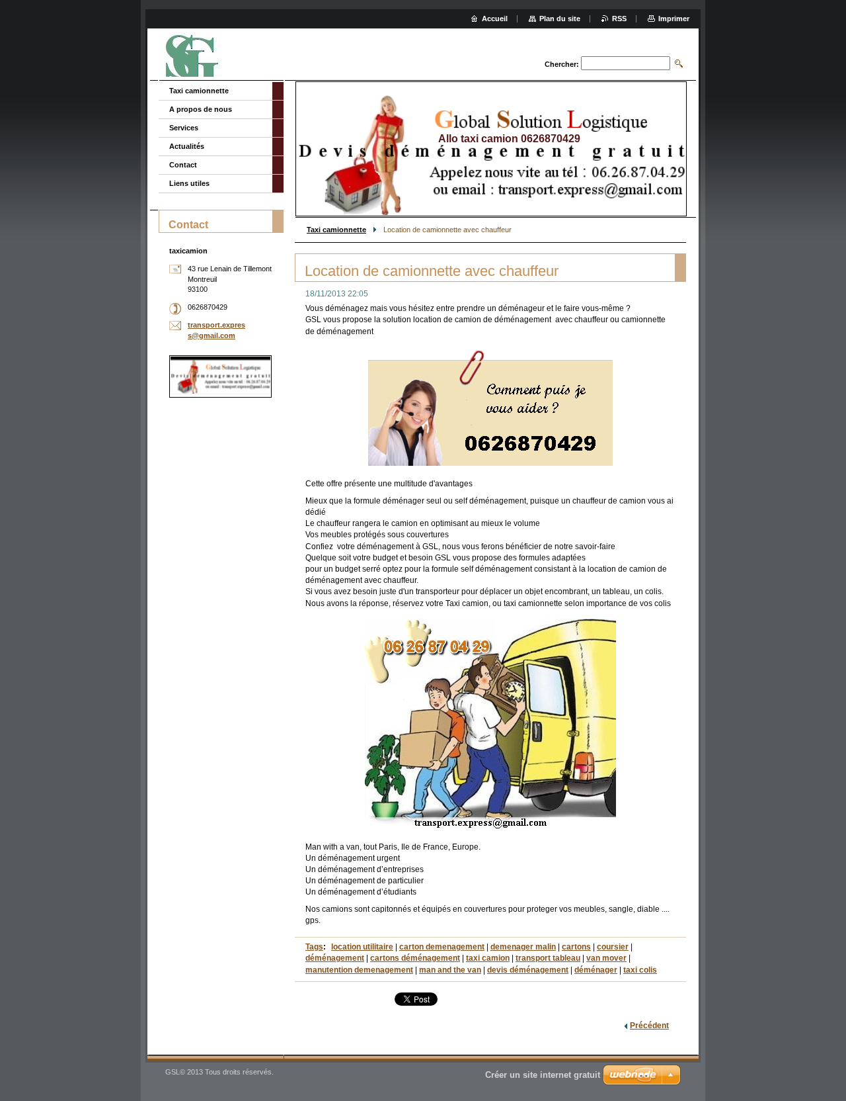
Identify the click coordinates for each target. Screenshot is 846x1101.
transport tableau (548, 958)
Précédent (649, 1025)
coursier (613, 946)
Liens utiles (189, 183)
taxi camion (488, 958)
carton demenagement (441, 946)
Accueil (495, 18)
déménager (595, 970)
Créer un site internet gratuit (542, 1075)
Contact (183, 165)
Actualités (186, 146)
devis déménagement (527, 970)
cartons (576, 946)
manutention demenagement (359, 970)
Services (183, 128)
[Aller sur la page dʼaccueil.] (196, 56)
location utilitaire (362, 946)
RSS (619, 18)
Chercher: (562, 64)
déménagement (334, 958)
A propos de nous (200, 109)
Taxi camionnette (336, 230)
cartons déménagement (415, 958)
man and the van (450, 970)
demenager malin (523, 946)
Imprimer (673, 18)
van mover (606, 958)
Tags (314, 946)
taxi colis (640, 970)
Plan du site (559, 18)
